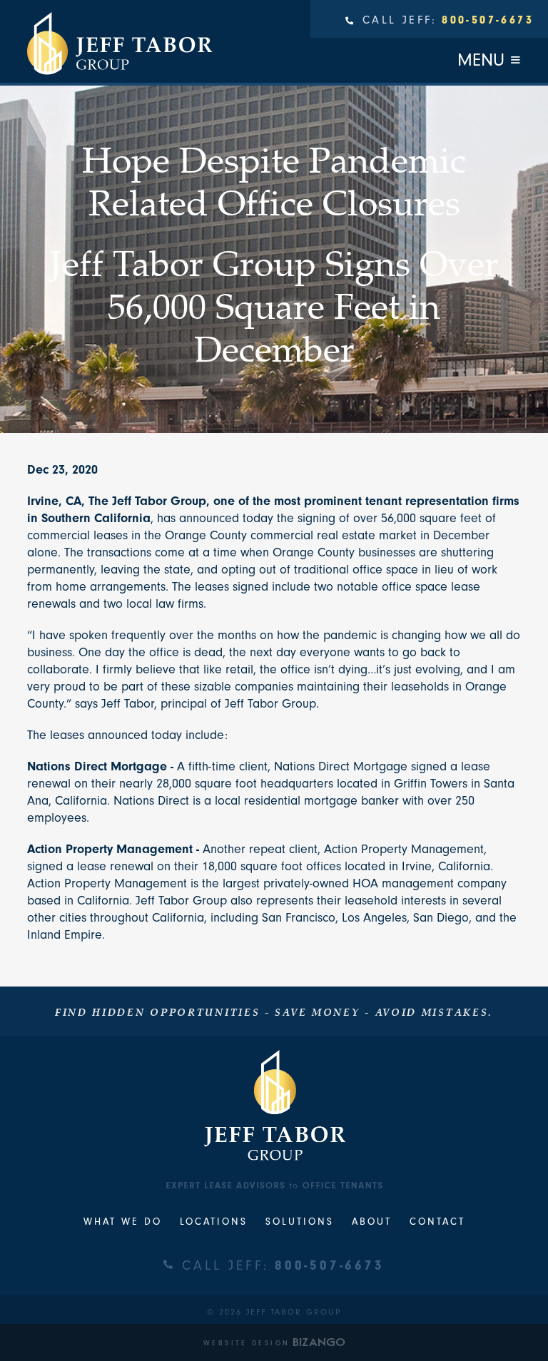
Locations (214, 1221)
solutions (299, 1221)
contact (437, 1221)
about (372, 1221)
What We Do (122, 1221)
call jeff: (283, 1265)
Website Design (246, 1343)
